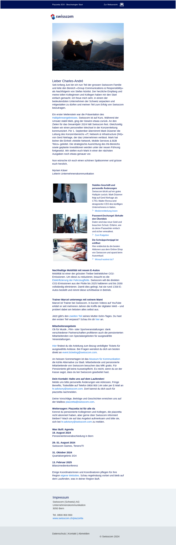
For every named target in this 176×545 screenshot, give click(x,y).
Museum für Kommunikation (104, 359)
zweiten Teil (76, 316)
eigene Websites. (70, 475)
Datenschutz (59, 533)
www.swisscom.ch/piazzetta (68, 518)
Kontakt (72, 533)
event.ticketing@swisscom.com (79, 352)
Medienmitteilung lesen (106, 211)
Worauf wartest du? (104, 259)
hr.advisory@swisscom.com (76, 421)
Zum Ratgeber (102, 235)
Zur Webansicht (111, 4)
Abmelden (84, 533)
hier (98, 319)
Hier (54, 345)
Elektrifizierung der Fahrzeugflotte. (71, 280)
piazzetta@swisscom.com (80, 402)
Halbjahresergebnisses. (65, 117)
